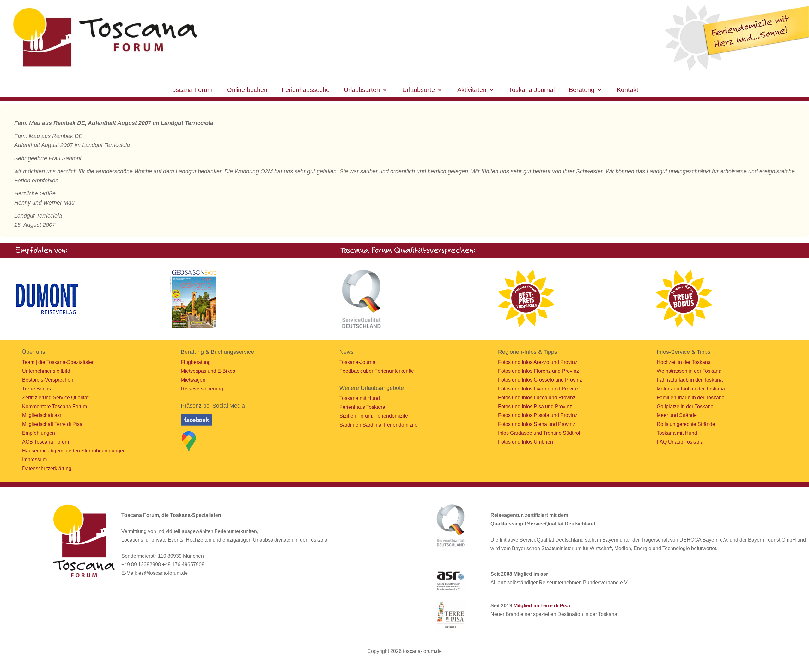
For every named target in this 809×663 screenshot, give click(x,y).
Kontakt (627, 89)
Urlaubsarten (362, 89)
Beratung (581, 89)
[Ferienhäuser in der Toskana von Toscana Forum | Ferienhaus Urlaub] (103, 38)
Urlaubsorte (418, 89)
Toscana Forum (191, 89)
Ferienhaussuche (306, 89)
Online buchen (247, 89)
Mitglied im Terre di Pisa (542, 605)
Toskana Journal (532, 89)
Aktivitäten (471, 89)
